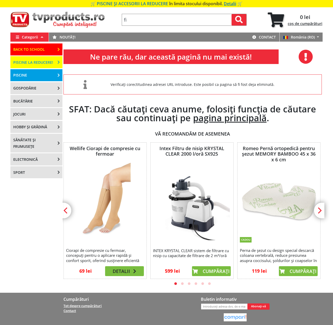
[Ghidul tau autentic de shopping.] (235, 317)
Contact (267, 37)
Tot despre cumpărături (82, 305)
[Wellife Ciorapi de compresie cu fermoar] (104, 201)
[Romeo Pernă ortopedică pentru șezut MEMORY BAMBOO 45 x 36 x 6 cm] (278, 198)
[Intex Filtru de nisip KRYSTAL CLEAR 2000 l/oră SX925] (191, 201)
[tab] (295, 20)
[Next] (319, 210)
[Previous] (66, 210)
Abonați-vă (258, 306)
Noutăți (67, 37)
